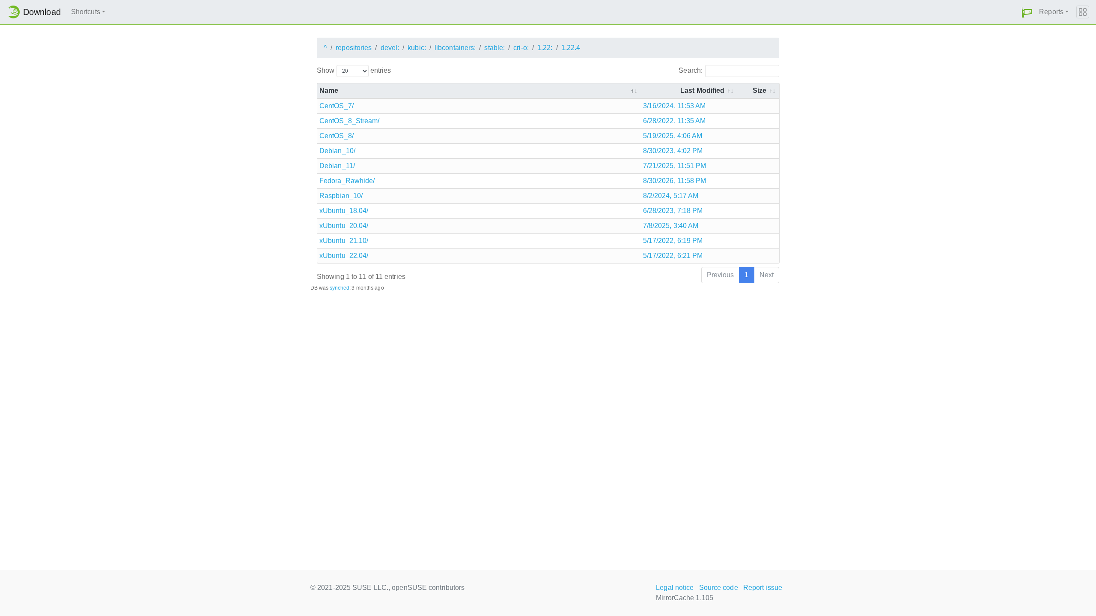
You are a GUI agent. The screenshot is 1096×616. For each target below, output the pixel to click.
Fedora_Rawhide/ (347, 180)
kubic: (417, 47)
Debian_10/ (337, 150)
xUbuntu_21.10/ (343, 240)
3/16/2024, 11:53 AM (674, 106)
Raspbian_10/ (341, 195)
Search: (691, 70)
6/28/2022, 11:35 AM (674, 120)
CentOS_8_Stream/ (349, 120)
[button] (1027, 12)
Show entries (354, 70)
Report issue (762, 587)
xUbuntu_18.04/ (343, 210)
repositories (354, 47)
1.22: (545, 47)
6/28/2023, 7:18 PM (673, 210)
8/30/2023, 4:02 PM (673, 150)
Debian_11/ (337, 165)
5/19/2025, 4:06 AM (673, 135)
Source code (718, 587)
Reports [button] (1051, 11)
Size (759, 90)
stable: (494, 47)
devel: (390, 47)
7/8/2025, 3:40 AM (671, 225)
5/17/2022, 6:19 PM (673, 240)
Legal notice (675, 587)
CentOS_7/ (336, 106)
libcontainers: (455, 47)
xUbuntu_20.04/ (343, 225)
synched (340, 288)
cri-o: (521, 47)
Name (328, 90)
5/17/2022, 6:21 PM (673, 255)
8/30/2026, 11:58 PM (674, 180)
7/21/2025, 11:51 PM (674, 165)
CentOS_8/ (336, 135)
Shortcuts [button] (85, 11)
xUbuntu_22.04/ (343, 255)
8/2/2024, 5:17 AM (671, 195)
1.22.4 (571, 47)
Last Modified (702, 90)
